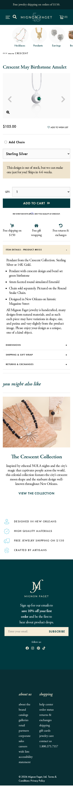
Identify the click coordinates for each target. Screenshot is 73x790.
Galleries (23, 720)
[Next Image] (63, 99)
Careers (23, 746)
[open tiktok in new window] (43, 648)
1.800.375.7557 (48, 746)
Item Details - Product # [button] (24, 249)
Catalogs (23, 715)
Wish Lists (24, 752)
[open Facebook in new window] (27, 648)
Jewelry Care (46, 736)
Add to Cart (35, 203)
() (65, 17)
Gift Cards (44, 731)
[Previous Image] (10, 99)
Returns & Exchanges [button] (20, 364)
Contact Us (45, 741)
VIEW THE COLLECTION (36, 493)
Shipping (44, 725)
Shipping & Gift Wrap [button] (19, 354)
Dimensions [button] (13, 344)
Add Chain (16, 142)
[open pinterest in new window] (38, 648)
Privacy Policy (38, 780)
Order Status (46, 710)
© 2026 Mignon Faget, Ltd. (33, 776)
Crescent (21, 53)
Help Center (46, 704)
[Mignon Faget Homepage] (36, 588)
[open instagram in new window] (32, 648)
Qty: (7, 191)
